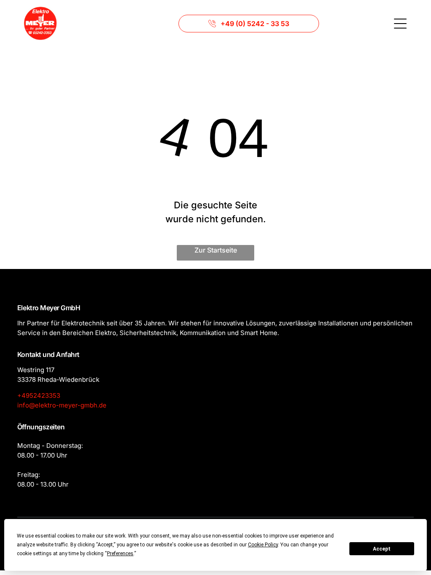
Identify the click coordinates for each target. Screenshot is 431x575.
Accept (382, 549)
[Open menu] (400, 23)
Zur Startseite (215, 250)
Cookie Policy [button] (263, 545)
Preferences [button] (120, 553)
